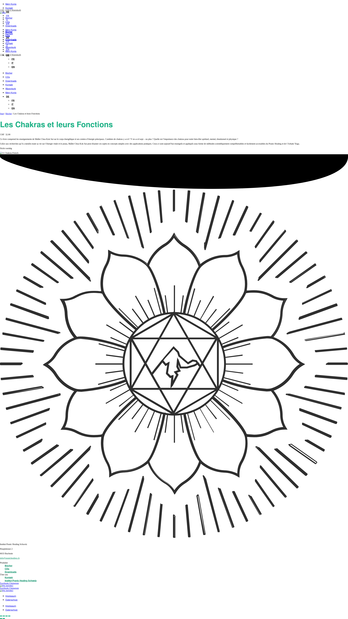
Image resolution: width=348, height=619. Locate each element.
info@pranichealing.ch (10, 558)
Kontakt (9, 8)
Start (2, 114)
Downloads (10, 25)
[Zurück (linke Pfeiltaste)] (1, 618)
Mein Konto (10, 4)
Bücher (8, 17)
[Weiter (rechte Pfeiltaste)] (4, 618)
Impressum (10, 596)
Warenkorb (10, 47)
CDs (7, 21)
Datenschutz (11, 599)
